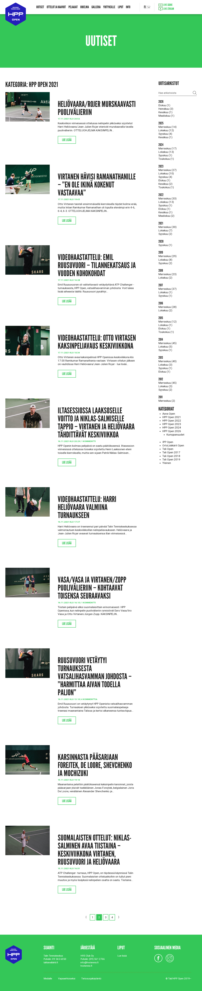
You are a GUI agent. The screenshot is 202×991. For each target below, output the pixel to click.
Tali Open (167, 448)
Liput (120, 7)
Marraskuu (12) (167, 321)
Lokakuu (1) (165, 292)
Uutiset (40, 7)
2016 (160, 303)
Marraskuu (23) (167, 274)
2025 (160, 123)
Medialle (48, 978)
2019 (160, 252)
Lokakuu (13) (166, 151)
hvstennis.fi (86, 965)
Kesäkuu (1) (165, 112)
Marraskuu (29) (167, 256)
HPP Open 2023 (171, 424)
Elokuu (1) (164, 105)
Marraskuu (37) (167, 288)
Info (128, 7)
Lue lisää (66, 140)
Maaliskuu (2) (166, 215)
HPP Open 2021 (171, 417)
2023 (160, 166)
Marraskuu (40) (167, 361)
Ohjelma (84, 7)
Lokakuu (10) (166, 173)
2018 (160, 270)
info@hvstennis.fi (89, 962)
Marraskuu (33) (167, 198)
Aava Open (168, 413)
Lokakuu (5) (165, 346)
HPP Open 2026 (171, 431)
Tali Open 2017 (171, 452)
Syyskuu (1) (165, 155)
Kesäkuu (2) (165, 183)
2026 (160, 101)
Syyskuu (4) (165, 133)
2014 (160, 339)
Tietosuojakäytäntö (91, 978)
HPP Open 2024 (171, 427)
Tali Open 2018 (171, 456)
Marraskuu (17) (167, 148)
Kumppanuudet (175, 434)
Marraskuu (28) (167, 307)
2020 (160, 241)
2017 (160, 285)
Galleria (96, 7)
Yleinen (166, 462)
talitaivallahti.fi (51, 962)
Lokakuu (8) (165, 259)
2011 (160, 397)
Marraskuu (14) (167, 126)
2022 (160, 195)
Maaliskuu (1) (166, 115)
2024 (160, 145)
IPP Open (167, 442)
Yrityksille (109, 7)
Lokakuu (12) (166, 130)
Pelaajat (73, 7)
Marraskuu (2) (166, 400)
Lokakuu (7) (165, 230)
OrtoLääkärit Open (173, 445)
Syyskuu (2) (165, 233)
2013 (160, 357)
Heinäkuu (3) (165, 108)
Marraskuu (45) (167, 343)
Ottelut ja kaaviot (56, 7)
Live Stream (168, 9)
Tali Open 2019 (171, 459)
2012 (160, 379)
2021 (160, 223)
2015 (160, 318)
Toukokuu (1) (166, 158)
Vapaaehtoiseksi (66, 978)
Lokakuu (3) (165, 364)
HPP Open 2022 (171, 420)
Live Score (167, 4)
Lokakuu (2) (165, 277)
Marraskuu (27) (167, 170)
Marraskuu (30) (167, 227)
